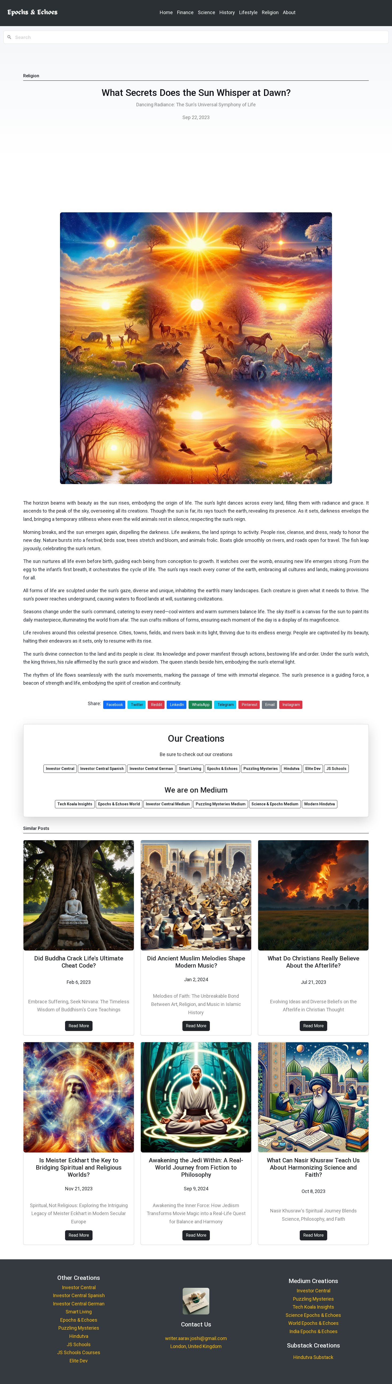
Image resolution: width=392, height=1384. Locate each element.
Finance (185, 12)
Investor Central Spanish (79, 1295)
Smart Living (79, 1311)
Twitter (137, 705)
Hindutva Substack (313, 1357)
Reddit (156, 705)
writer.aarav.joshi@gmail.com (196, 1338)
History (227, 12)
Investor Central (79, 1287)
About (289, 12)
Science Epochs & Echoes (313, 1315)
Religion (270, 12)
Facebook (115, 705)
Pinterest (249, 705)
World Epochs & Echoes (313, 1323)
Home (166, 12)
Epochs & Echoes (78, 1320)
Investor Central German (79, 1303)
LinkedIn (177, 705)
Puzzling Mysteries (78, 1328)
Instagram (291, 705)
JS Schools (79, 1344)
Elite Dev (79, 1360)
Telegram (226, 705)
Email (270, 705)
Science (206, 12)
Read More (79, 1025)
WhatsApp (201, 705)
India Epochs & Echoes (313, 1331)
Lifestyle (248, 12)
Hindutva (78, 1336)
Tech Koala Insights (313, 1307)
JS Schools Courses (78, 1352)
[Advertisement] (196, 168)
